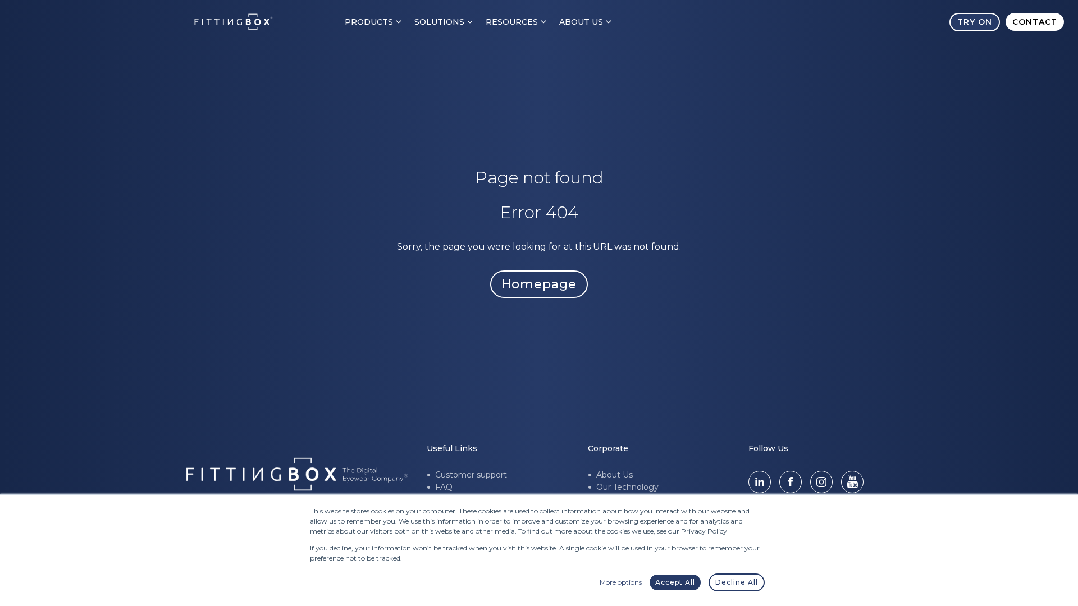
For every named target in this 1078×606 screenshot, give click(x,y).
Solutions (439, 22)
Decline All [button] (736, 582)
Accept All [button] (675, 582)
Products (369, 22)
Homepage (539, 284)
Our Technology (627, 487)
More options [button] (621, 582)
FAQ (444, 487)
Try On (974, 22)
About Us (581, 22)
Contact (1034, 22)
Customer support (471, 475)
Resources (512, 22)
